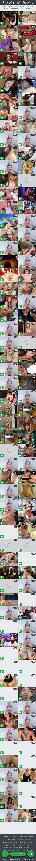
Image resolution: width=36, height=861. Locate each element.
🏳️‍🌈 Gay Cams (18, 847)
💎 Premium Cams (8, 850)
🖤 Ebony (13, 836)
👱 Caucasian (29, 836)
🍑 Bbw (31, 842)
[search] (30, 853)
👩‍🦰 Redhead (23, 842)
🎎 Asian (5, 836)
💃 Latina (20, 836)
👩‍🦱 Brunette (14, 842)
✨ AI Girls (30, 850)
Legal (33, 859)
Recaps (20, 859)
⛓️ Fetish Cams (20, 850)
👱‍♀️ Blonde (6, 842)
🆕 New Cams (8, 847)
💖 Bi (29, 845)
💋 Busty (15, 845)
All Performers (27, 859)
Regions (12, 859)
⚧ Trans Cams (27, 847)
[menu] (5, 853)
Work (16, 859)
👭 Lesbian (22, 845)
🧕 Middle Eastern (10, 839)
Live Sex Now (18, 854)
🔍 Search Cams (28, 856)
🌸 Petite (8, 845)
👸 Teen (28, 839)
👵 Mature (21, 839)
